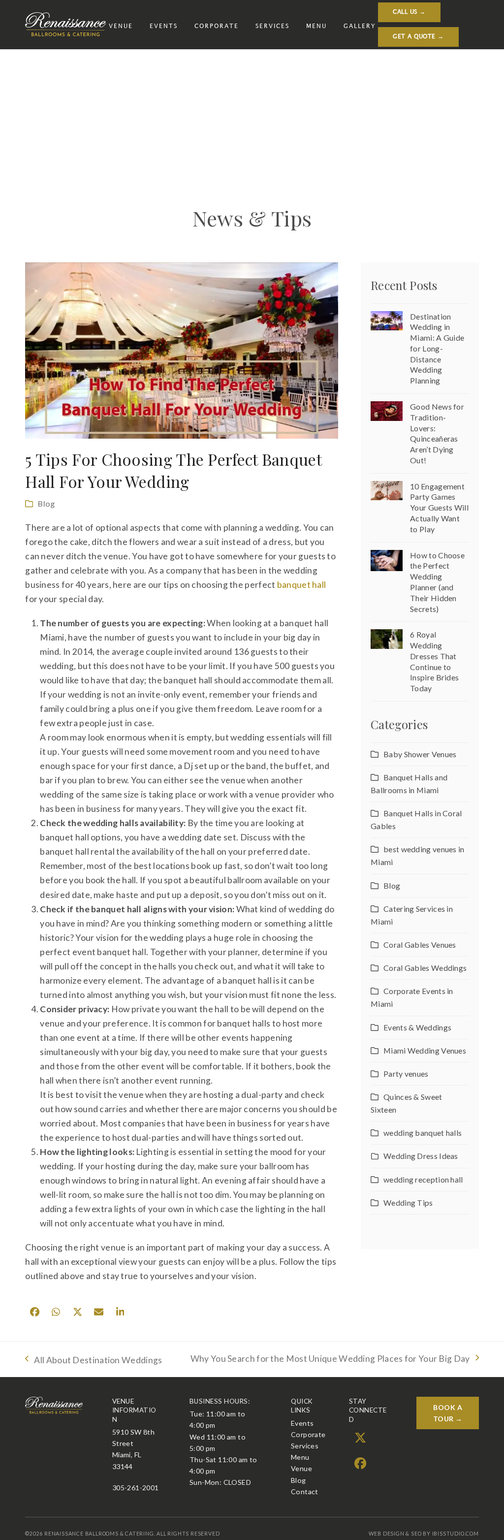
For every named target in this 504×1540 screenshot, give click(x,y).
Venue (301, 1468)
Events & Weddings (417, 1027)
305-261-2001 (135, 1487)
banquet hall (301, 584)
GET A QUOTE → (418, 36)
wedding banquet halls (422, 1132)
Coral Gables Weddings (425, 967)
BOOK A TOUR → (448, 1413)
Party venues (405, 1073)
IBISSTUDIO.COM (455, 1534)
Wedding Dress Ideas (420, 1155)
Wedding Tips (408, 1202)
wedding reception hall (423, 1179)
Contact (304, 1491)
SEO (416, 1534)
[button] (34, 1312)
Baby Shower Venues (419, 754)
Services (304, 1446)
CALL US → (409, 12)
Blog (46, 503)
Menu (300, 1457)
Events (302, 1423)
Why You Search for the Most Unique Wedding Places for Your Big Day (330, 1359)
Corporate (308, 1434)
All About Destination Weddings (93, 1361)
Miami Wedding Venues (424, 1050)
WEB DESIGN (387, 1534)
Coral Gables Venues (419, 944)
